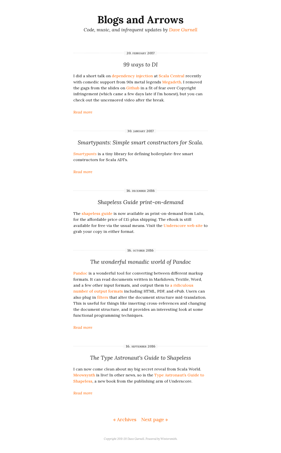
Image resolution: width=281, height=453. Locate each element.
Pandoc (80, 273)
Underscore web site (183, 225)
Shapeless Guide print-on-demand (141, 202)
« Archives (124, 419)
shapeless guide (97, 213)
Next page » (154, 419)
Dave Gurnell (183, 30)
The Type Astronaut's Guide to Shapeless (140, 357)
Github (132, 87)
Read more (82, 112)
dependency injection (132, 75)
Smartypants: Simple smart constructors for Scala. (140, 142)
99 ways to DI (140, 64)
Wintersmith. (168, 438)
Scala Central (171, 75)
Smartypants (85, 153)
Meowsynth (84, 375)
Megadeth (171, 81)
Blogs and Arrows (140, 19)
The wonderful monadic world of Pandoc (140, 261)
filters (102, 297)
